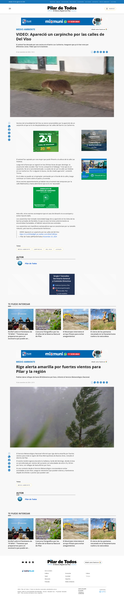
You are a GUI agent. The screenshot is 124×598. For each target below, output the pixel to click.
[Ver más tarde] (92, 52)
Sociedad (88, 1)
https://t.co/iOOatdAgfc (27, 234)
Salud (58, 1)
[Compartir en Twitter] (101, 52)
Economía (81, 1)
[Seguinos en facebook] (33, 562)
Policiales (73, 1)
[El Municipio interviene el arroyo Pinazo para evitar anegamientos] (75, 319)
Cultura (113, 1)
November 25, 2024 (50, 237)
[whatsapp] (95, 52)
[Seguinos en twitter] (26, 562)
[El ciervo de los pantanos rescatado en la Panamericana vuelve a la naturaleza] (103, 319)
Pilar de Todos (31, 263)
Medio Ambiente (104, 1)
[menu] (10, 8)
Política (52, 1)
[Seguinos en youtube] (23, 562)
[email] (104, 52)
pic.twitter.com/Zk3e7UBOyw (46, 234)
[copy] (107, 52)
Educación (65, 1)
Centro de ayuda (82, 588)
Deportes (95, 1)
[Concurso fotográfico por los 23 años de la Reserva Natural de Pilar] (48, 319)
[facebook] (98, 52)
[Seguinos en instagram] (30, 562)
